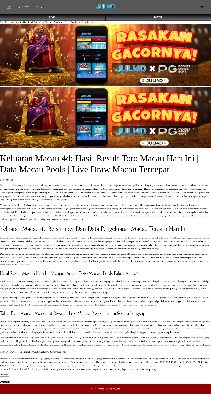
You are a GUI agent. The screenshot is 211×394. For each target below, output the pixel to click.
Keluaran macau (7, 237)
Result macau (5, 281)
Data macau (5, 321)
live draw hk (30, 304)
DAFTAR (158, 17)
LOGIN (52, 17)
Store (2, 22)
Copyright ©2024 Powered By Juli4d (105, 389)
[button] (5, 382)
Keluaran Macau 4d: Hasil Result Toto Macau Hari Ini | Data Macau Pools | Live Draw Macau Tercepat (49, 22)
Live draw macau (7, 358)
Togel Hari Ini (22, 6)
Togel (9, 6)
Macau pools (5, 205)
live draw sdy (118, 344)
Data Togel (38, 6)
